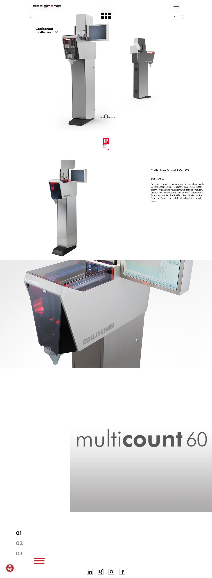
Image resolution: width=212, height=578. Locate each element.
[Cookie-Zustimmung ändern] (10, 568)
